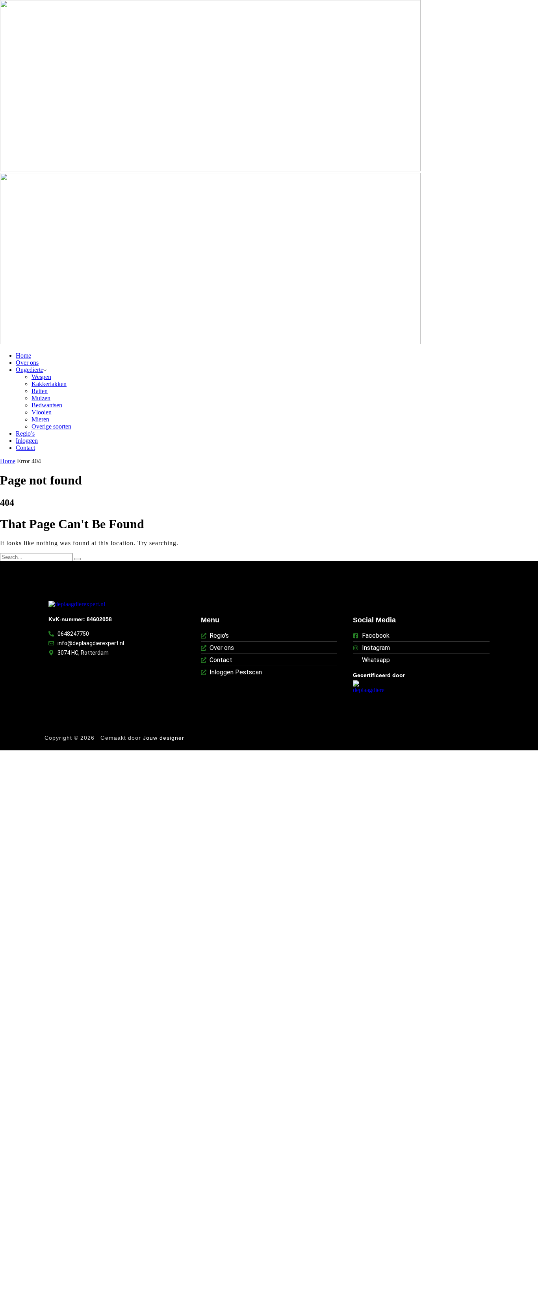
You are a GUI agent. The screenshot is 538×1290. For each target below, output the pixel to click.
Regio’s (25, 433)
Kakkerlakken (49, 384)
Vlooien (42, 412)
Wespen (41, 376)
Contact (25, 447)
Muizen (41, 398)
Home (23, 355)
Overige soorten (51, 426)
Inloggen (27, 440)
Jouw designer (164, 738)
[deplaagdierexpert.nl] (76, 604)
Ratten (40, 391)
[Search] (77, 559)
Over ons (27, 362)
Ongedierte (29, 369)
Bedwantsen (47, 405)
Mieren (40, 419)
